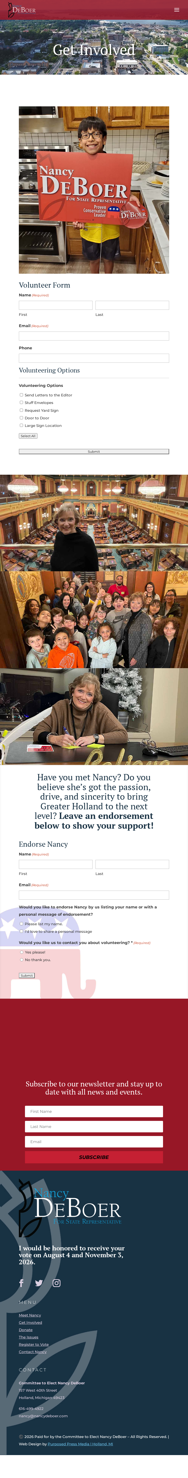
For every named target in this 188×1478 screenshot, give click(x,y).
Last (99, 314)
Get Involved (30, 1322)
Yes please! (35, 952)
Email (33, 325)
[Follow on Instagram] (56, 1283)
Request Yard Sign (42, 410)
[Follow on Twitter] (39, 1283)
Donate (26, 1329)
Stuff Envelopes (39, 402)
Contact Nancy (33, 1351)
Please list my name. (44, 924)
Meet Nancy (30, 1315)
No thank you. (38, 959)
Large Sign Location (43, 425)
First (23, 314)
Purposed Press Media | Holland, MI (80, 1444)
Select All (28, 436)
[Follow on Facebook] (21, 1283)
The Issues (28, 1337)
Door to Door (37, 418)
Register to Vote (34, 1344)
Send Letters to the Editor (48, 395)
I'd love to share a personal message (58, 931)
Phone (25, 348)
